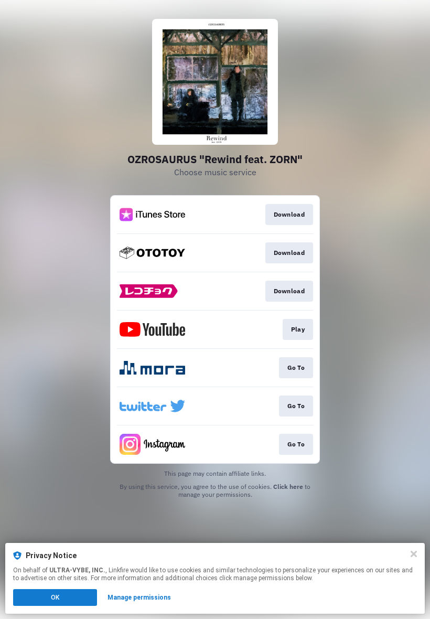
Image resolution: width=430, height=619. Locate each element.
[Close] (413, 554)
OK (55, 597)
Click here (288, 486)
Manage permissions (139, 597)
